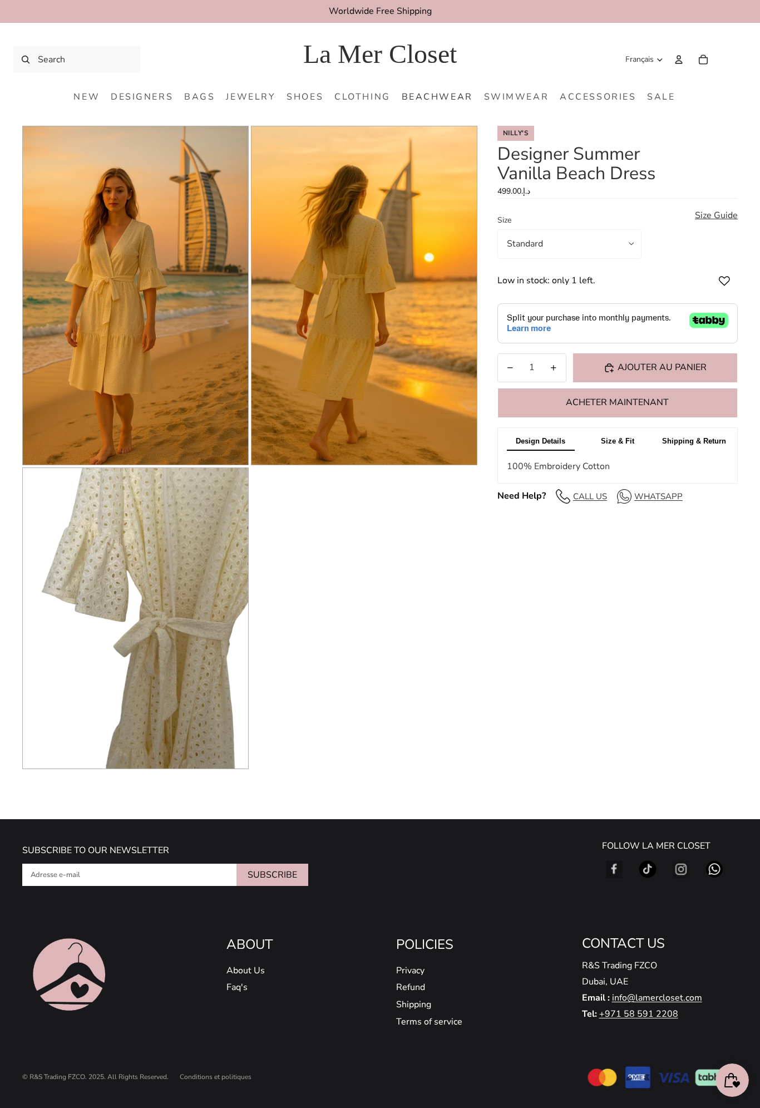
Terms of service (429, 1022)
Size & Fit (617, 441)
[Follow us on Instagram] (681, 869)
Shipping (413, 1004)
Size (504, 220)
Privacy (410, 970)
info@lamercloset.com (657, 998)
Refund (410, 987)
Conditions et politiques (215, 1076)
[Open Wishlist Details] (726, 59)
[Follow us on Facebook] (614, 869)
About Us (245, 970)
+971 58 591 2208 (638, 1014)
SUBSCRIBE (272, 875)
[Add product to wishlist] (724, 281)
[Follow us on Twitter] (647, 869)
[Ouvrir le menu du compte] (679, 59)
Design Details (540, 441)
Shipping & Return (694, 441)
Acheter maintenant (617, 402)
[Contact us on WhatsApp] (714, 869)
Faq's (237, 987)
